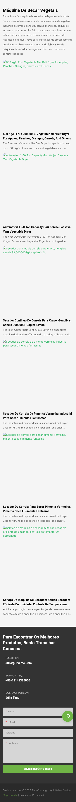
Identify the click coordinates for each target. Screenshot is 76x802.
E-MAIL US (12, 658)
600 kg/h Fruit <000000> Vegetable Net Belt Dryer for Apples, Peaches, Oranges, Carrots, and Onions (37, 136)
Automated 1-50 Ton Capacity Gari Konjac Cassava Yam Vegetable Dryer (37, 229)
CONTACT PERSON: (17, 693)
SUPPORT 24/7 (15, 675)
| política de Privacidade (31, 795)
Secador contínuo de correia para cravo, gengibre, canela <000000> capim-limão (37, 322)
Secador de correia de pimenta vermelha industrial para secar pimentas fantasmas (37, 415)
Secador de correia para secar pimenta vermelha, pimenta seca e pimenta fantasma (37, 509)
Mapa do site (10, 795)
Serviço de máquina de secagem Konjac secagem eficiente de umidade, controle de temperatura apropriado (36, 602)
